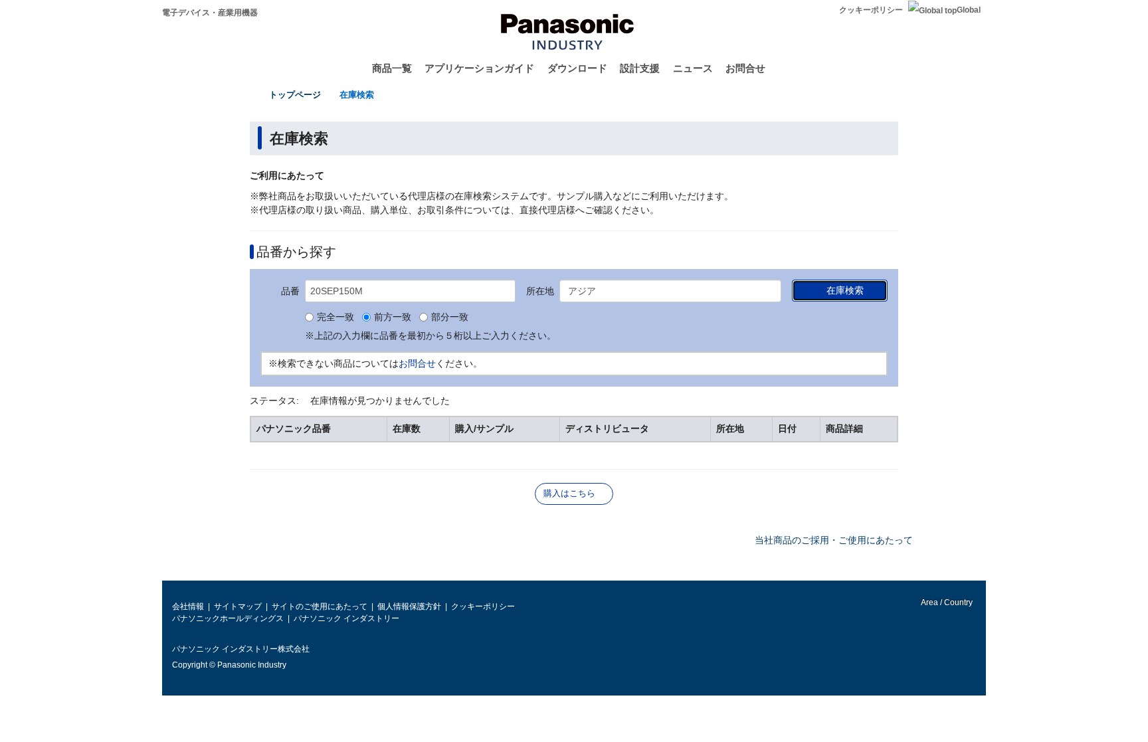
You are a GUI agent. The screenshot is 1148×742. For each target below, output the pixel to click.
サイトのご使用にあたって (319, 606)
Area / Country (946, 602)
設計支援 (640, 68)
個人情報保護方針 (409, 606)
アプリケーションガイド (479, 68)
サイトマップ (238, 606)
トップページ (295, 95)
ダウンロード (577, 68)
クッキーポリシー (871, 10)
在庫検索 (356, 95)
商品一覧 (392, 68)
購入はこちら (569, 493)
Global (969, 10)
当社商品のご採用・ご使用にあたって (834, 540)
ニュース (693, 68)
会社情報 (188, 606)
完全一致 (335, 317)
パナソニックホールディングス (228, 618)
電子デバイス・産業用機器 (210, 12)
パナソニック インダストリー (346, 618)
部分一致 (449, 317)
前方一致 (392, 317)
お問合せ (745, 68)
